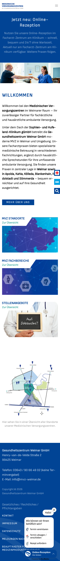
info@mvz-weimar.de (26, 479)
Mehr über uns (18, 202)
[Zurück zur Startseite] (16, 5)
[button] (56, 5)
